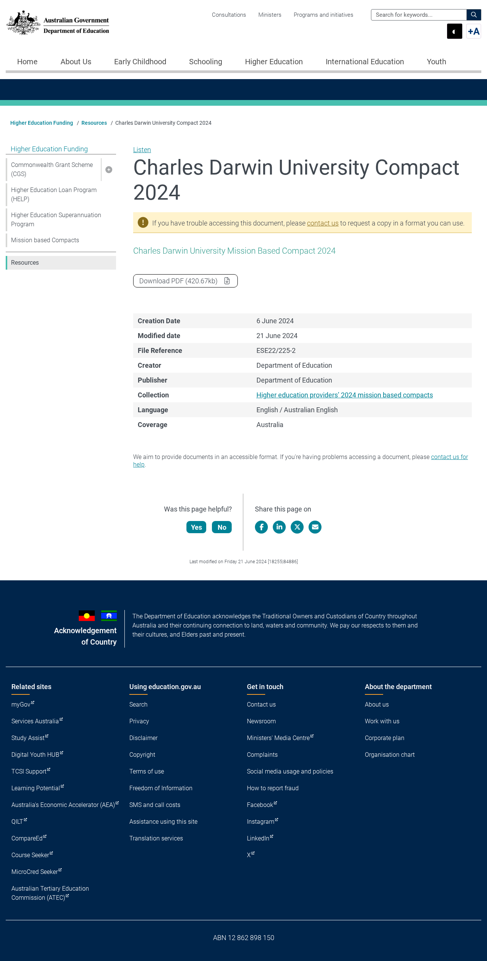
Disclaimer (143, 738)
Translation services (156, 838)
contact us (323, 223)
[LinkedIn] (279, 527)
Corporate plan (384, 738)
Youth (436, 61)
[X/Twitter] (297, 527)
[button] (108, 169)
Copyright (142, 754)
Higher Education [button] (274, 61)
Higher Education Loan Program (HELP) (54, 194)
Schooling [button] (205, 61)
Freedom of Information (161, 788)
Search (138, 704)
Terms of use (146, 771)
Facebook (260, 805)
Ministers (270, 14)
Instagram (260, 821)
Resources (94, 123)
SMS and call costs (154, 805)
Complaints (262, 754)
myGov (20, 704)
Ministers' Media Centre (278, 738)
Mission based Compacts (45, 240)
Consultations (229, 14)
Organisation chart (390, 754)
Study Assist (28, 738)
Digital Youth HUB (35, 754)
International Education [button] (365, 61)
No (222, 527)
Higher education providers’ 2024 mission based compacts (344, 395)
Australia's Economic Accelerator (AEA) (63, 805)
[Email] (315, 527)
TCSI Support (28, 771)
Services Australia (35, 721)
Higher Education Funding (41, 123)
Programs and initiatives (323, 14)
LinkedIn (258, 838)
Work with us (382, 721)
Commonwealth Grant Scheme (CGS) (52, 169)
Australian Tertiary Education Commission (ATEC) (50, 893)
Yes (196, 527)
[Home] (58, 23)
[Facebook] (261, 527)
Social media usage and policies (290, 771)
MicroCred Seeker (34, 871)
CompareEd (27, 838)
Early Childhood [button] (140, 61)
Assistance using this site (163, 821)
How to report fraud (273, 788)
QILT (17, 821)
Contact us (261, 704)
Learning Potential (35, 788)
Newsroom (261, 721)
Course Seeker (30, 855)
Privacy (139, 721)
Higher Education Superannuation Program (56, 219)
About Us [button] (75, 61)
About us (377, 704)
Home (27, 61)
